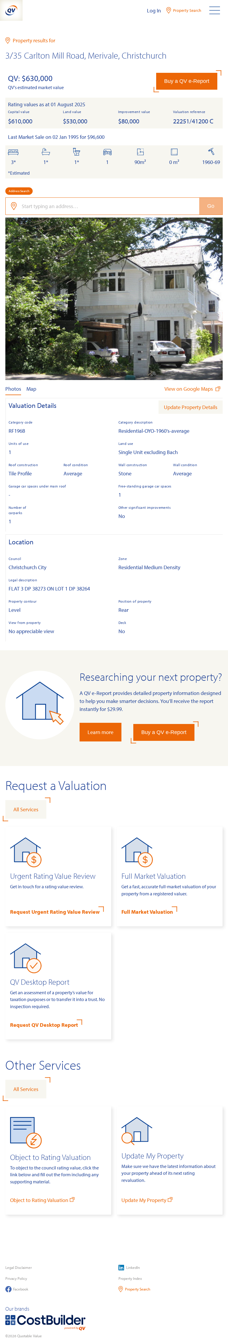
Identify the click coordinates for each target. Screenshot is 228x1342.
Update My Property (143, 1200)
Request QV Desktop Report (44, 1024)
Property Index (130, 1278)
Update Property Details (190, 407)
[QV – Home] (11, 10)
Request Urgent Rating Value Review (55, 911)
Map (31, 388)
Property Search (137, 1289)
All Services (25, 809)
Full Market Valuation (147, 911)
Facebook (20, 1289)
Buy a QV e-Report (186, 81)
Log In (154, 10)
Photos (13, 388)
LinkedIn (133, 1267)
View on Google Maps (189, 388)
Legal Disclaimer (18, 1267)
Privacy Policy (16, 1278)
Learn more (100, 732)
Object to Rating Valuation (39, 1200)
